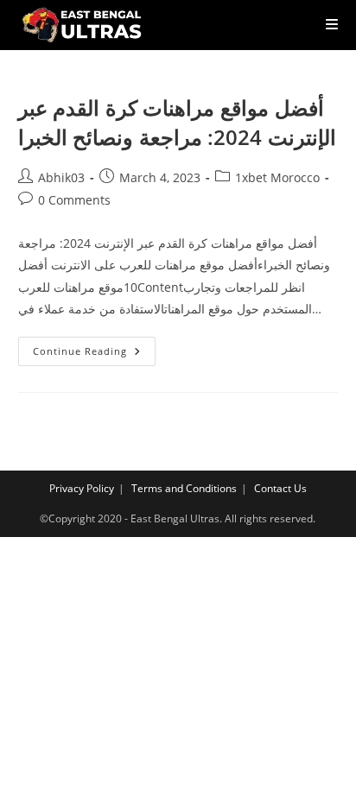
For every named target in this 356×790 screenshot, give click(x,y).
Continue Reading (94, 354)
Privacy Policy (81, 488)
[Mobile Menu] (325, 24)
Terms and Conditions (184, 488)
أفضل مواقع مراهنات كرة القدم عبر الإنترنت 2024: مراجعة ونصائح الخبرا (177, 122)
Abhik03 (61, 177)
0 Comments (74, 200)
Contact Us (280, 488)
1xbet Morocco (277, 177)
